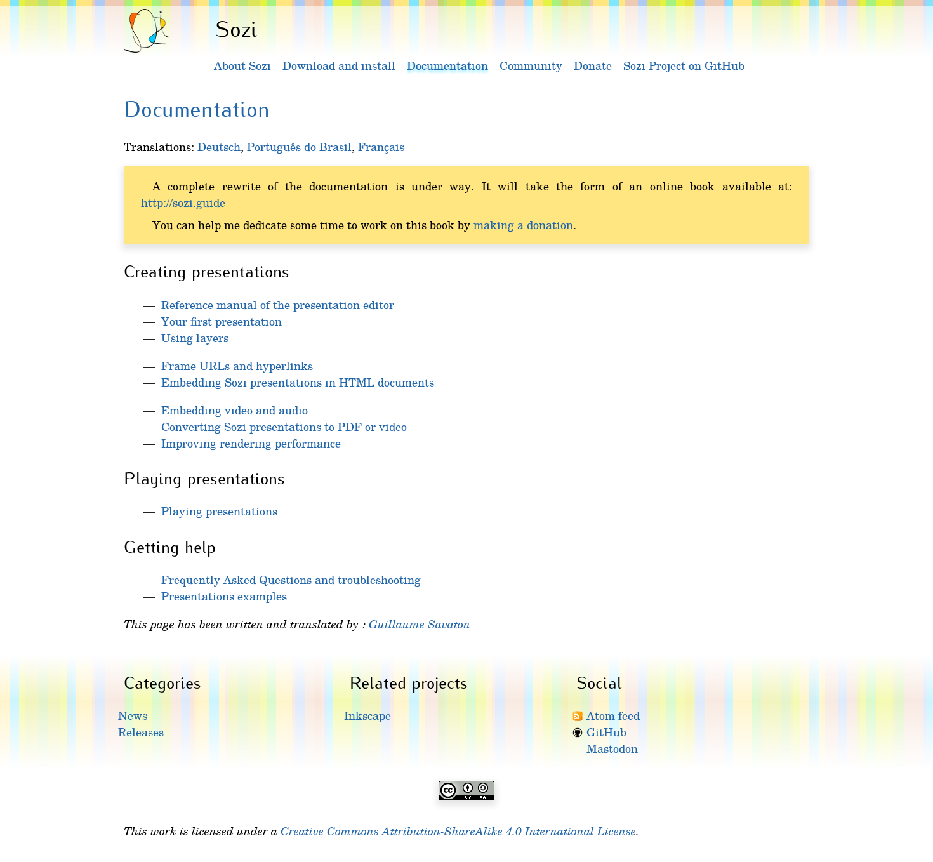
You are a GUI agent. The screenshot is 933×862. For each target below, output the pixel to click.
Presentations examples (224, 596)
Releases (141, 732)
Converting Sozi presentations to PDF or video (284, 426)
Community (531, 65)
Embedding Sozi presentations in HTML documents (297, 382)
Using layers (194, 337)
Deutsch (219, 146)
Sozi (236, 27)
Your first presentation (221, 321)
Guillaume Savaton (419, 624)
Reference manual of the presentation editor (277, 304)
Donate (593, 65)
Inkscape (367, 715)
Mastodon (612, 748)
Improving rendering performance (251, 443)
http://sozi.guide (183, 202)
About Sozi (242, 65)
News (132, 715)
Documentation (447, 65)
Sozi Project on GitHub (683, 65)
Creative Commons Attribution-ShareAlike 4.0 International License (458, 831)
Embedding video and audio (234, 410)
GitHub (606, 732)
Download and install (338, 65)
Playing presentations (219, 511)
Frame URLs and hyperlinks (237, 365)
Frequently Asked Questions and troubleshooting (291, 579)
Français (381, 146)
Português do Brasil (299, 146)
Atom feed (613, 715)
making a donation (523, 224)
